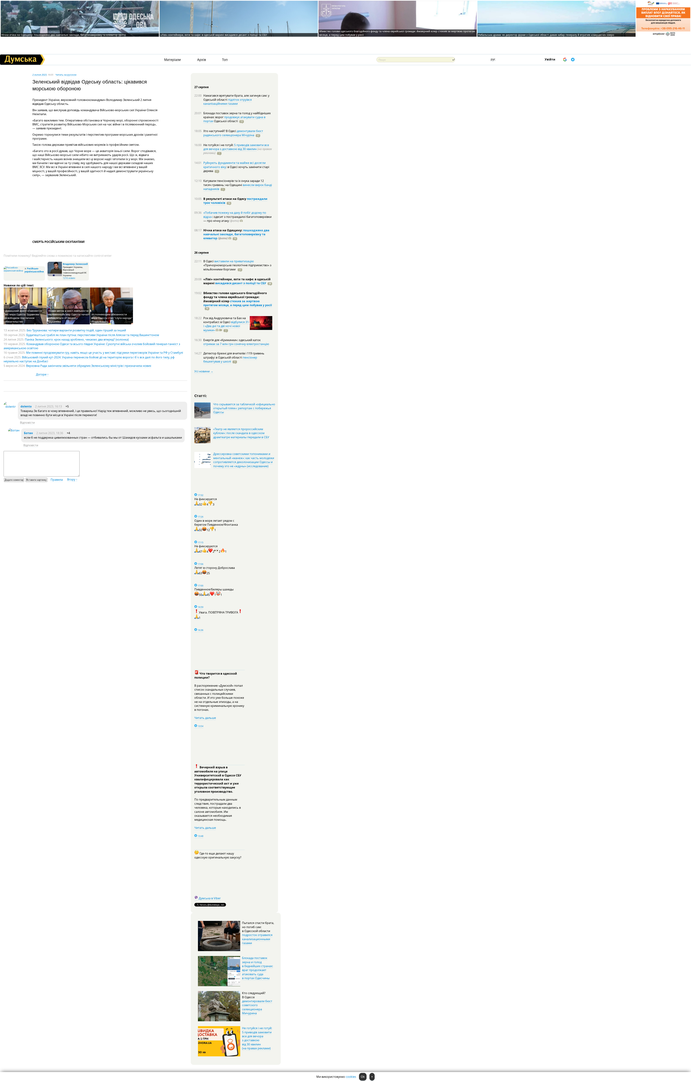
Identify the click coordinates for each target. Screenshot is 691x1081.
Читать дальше (205, 718)
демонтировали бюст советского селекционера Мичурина (257, 1007)
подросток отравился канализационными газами (257, 939)
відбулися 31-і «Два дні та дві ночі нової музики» (226, 326)
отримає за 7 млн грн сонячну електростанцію (236, 344)
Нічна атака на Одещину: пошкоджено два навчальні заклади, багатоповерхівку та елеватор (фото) (63, 35)
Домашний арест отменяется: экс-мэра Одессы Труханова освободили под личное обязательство (23, 316)
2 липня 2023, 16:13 (48, 406)
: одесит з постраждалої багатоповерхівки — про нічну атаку (237, 219)
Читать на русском (65, 74)
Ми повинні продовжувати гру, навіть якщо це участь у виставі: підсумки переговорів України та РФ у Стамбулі (104, 353)
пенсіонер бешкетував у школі (230, 359)
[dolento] (10, 407)
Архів (201, 59)
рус (493, 59)
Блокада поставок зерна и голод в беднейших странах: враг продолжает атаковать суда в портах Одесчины (257, 968)
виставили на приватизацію (234, 261)
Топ (225, 59)
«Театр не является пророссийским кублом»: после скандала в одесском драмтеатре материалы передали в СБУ (241, 433)
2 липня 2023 (39, 74)
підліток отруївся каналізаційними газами (227, 102)
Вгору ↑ (72, 479)
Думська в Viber (210, 898)
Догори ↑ (42, 374)
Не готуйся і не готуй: (218, 145)
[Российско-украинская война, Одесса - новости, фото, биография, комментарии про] (14, 270)
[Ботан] (13, 430)
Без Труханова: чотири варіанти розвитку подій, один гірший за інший (76, 330)
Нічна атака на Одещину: (223, 230)
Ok (363, 1077)
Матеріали (172, 59)
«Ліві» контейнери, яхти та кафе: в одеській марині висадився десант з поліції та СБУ (214, 35)
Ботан (28, 433)
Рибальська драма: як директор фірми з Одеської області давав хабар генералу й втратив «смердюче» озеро (546, 35)
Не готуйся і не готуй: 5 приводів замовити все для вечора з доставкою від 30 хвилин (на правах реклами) (257, 1038)
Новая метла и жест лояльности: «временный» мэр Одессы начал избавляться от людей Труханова (68, 316)
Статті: (200, 395)
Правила (57, 480)
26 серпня (201, 253)
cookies (351, 1077)
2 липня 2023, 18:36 (49, 433)
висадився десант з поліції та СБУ (240, 283)
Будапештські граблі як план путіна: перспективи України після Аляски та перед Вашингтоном (92, 335)
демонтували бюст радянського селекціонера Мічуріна (233, 133)
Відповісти (27, 423)
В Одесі (208, 261)
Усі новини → (203, 371)
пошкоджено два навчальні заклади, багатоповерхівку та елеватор (236, 234)
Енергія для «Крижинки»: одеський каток (232, 340)
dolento (26, 406)
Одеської (225, 121)
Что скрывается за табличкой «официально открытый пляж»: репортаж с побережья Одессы (244, 408)
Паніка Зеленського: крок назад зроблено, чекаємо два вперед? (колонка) (77, 339)
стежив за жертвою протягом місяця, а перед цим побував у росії (237, 303)
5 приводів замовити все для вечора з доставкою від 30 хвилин (236, 147)
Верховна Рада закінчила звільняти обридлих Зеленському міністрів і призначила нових (88, 366)
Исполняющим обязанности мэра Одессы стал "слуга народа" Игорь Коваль (111, 318)
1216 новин (69, 278)
